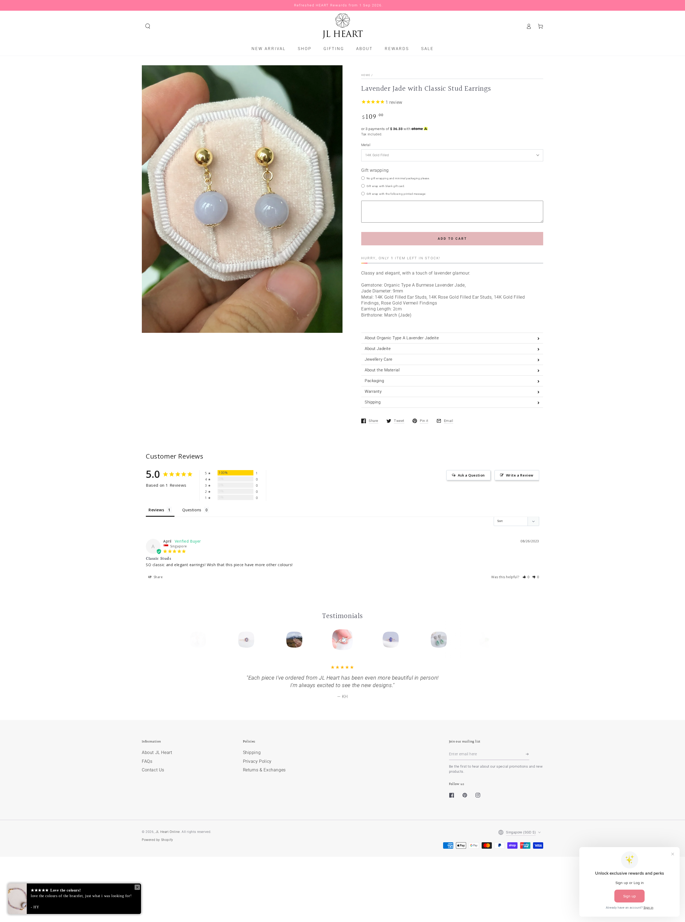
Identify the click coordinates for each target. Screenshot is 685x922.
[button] (148, 26)
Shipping (252, 772)
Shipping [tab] (373, 402)
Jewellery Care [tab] (379, 359)
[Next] (485, 640)
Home (365, 75)
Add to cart (452, 239)
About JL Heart (157, 772)
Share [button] (158, 577)
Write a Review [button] (520, 475)
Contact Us (153, 790)
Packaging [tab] (374, 380)
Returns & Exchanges (264, 790)
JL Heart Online (167, 852)
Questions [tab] (191, 509)
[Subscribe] (527, 774)
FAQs (147, 781)
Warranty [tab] (373, 391)
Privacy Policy (257, 781)
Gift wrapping (375, 170)
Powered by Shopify (157, 860)
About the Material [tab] (382, 370)
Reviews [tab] (156, 509)
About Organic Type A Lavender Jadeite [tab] (402, 338)
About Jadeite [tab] (378, 348)
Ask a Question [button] (471, 475)
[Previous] (200, 640)
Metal (365, 145)
